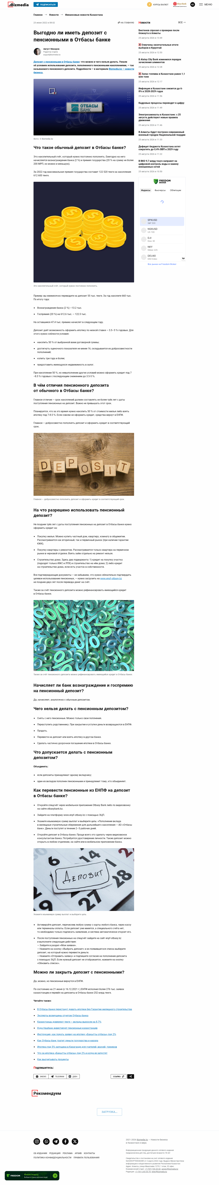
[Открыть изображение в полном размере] (84, 107)
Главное (38, 14)
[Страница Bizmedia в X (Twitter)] (75, 1141)
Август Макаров (51, 49)
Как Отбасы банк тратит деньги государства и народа (67, 1040)
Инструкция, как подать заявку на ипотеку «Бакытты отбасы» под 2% (76, 1034)
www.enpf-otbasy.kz (111, 578)
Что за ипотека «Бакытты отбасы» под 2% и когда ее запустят (72, 1053)
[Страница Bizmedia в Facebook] (65, 1141)
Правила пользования (86, 1158)
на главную (127, 23)
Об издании (40, 1153)
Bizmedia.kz (142, 1139)
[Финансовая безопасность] (180, 4)
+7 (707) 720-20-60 (153, 1169)
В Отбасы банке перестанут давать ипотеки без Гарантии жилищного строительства (84, 1009)
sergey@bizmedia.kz (169, 1169)
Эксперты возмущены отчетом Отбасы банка (62, 1015)
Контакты (89, 1153)
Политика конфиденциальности (52, 1158)
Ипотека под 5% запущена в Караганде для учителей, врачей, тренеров (77, 1046)
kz (192, 4)
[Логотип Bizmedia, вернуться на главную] (18, 4)
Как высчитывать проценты (53, 1059)
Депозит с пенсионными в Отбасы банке (57, 61)
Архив (78, 1153)
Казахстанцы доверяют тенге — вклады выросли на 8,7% (69, 1021)
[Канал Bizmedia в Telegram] (56, 1141)
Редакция (54, 1153)
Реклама (68, 1153)
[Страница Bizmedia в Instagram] (37, 1141)
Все (180, 22)
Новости (54, 14)
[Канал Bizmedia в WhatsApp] (46, 1141)
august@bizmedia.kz (51, 55)
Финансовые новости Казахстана (84, 14)
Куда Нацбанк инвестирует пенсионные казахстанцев (67, 1028)
